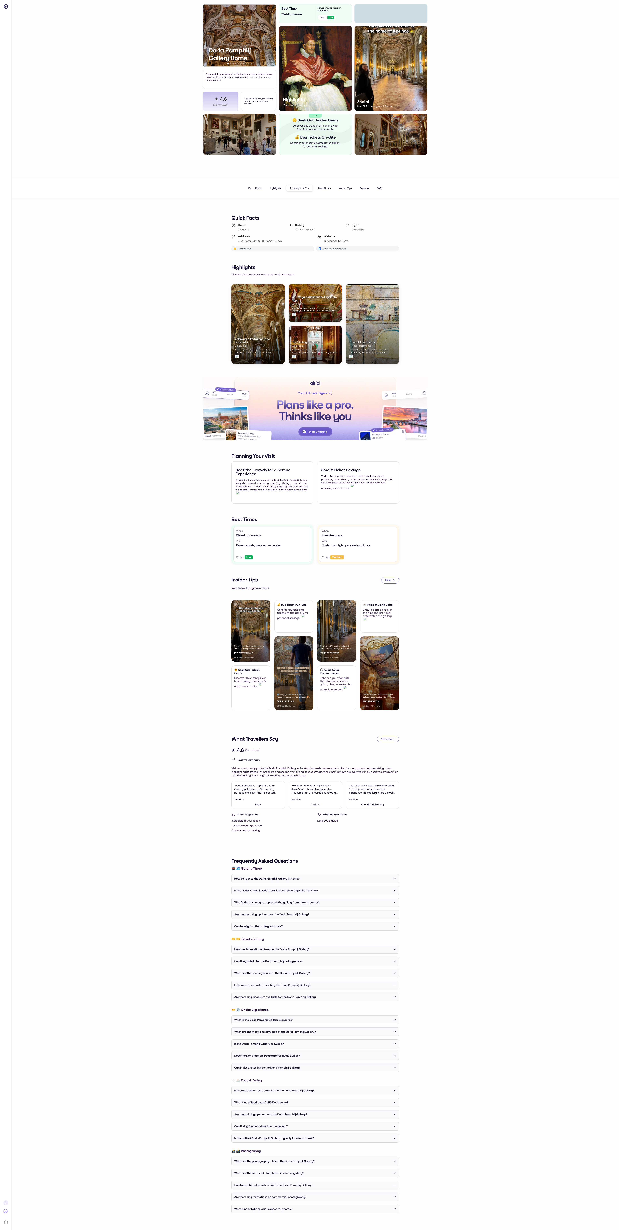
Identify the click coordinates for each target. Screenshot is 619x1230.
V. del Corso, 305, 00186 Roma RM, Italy (260, 241)
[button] (228, 64)
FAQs (380, 188)
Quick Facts (255, 188)
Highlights (275, 188)
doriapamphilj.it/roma (336, 241)
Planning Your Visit (299, 188)
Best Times (324, 188)
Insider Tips (345, 188)
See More (239, 799)
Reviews (364, 188)
